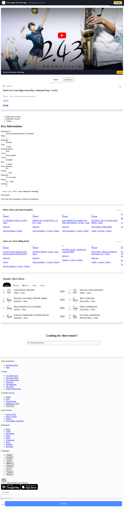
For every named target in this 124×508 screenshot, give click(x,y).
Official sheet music (13, 389)
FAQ (8, 399)
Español (9, 458)
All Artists (10, 387)
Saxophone (10, 434)
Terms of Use (11, 414)
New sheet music (12, 380)
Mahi (15, 191)
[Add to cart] (3, 504)
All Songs (9, 382)
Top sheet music (12, 376)
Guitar (8, 431)
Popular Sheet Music (14, 278)
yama (10, 191)
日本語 (9, 460)
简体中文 (10, 466)
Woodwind (10, 440)
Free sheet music (12, 378)
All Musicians (11, 384)
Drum (8, 436)
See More (9, 447)
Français (10, 472)
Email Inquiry (11, 401)
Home (5, 191)
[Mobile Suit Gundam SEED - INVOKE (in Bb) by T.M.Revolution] (76, 245)
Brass (8, 442)
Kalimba (9, 444)
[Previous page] (115, 279)
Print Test (10, 406)
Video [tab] (55, 80)
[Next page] (119, 279)
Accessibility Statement (15, 421)
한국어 (9, 469)
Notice (8, 397)
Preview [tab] (68, 80)
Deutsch (10, 474)
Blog (8, 367)
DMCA (9, 419)
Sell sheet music (12, 365)
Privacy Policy (11, 417)
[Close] (121, 2)
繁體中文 (10, 463)
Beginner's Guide (12, 404)
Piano (8, 429)
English (9, 455)
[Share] (120, 86)
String (8, 438)
